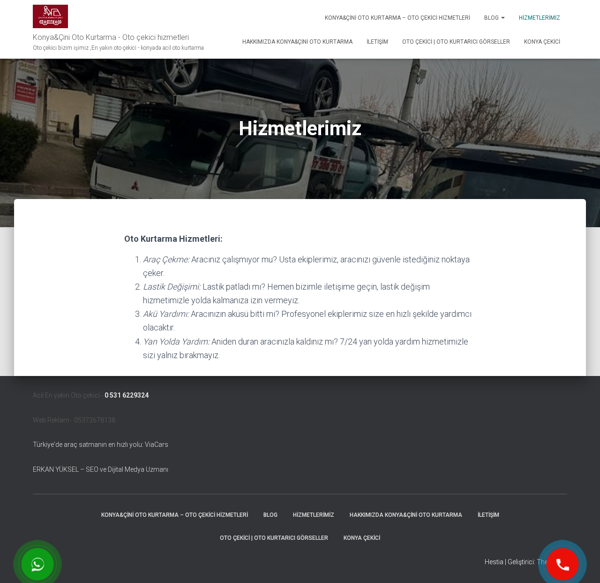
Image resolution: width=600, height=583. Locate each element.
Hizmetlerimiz (539, 18)
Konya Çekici (542, 41)
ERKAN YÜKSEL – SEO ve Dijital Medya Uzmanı (100, 469)
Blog (492, 18)
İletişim (377, 41)
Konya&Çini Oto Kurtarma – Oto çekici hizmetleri (397, 18)
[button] (502, 18)
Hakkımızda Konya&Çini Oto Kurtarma (297, 41)
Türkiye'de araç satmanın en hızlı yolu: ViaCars (100, 444)
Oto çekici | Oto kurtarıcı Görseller (456, 41)
